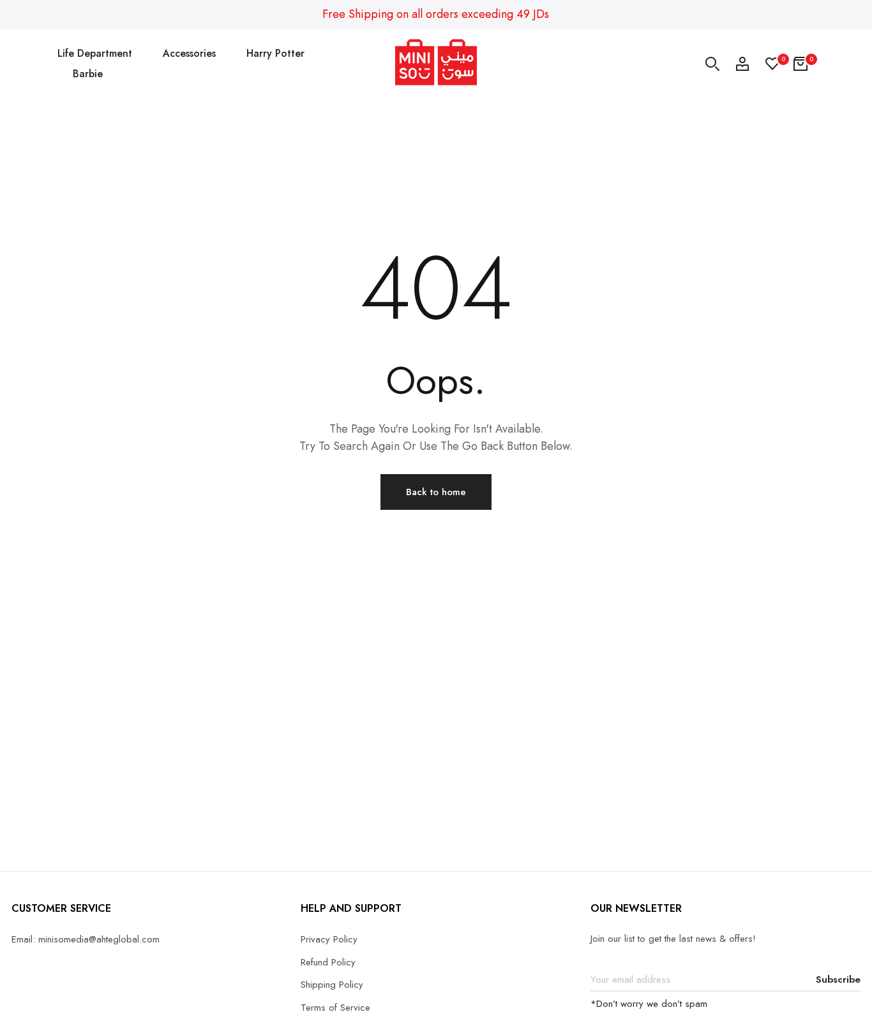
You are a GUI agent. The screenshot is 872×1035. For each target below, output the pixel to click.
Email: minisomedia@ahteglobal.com (85, 939)
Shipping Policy (332, 985)
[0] (772, 64)
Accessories (189, 53)
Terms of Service (335, 1008)
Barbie (88, 73)
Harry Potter (275, 53)
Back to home (436, 492)
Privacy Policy (329, 939)
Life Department (94, 53)
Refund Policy (328, 962)
